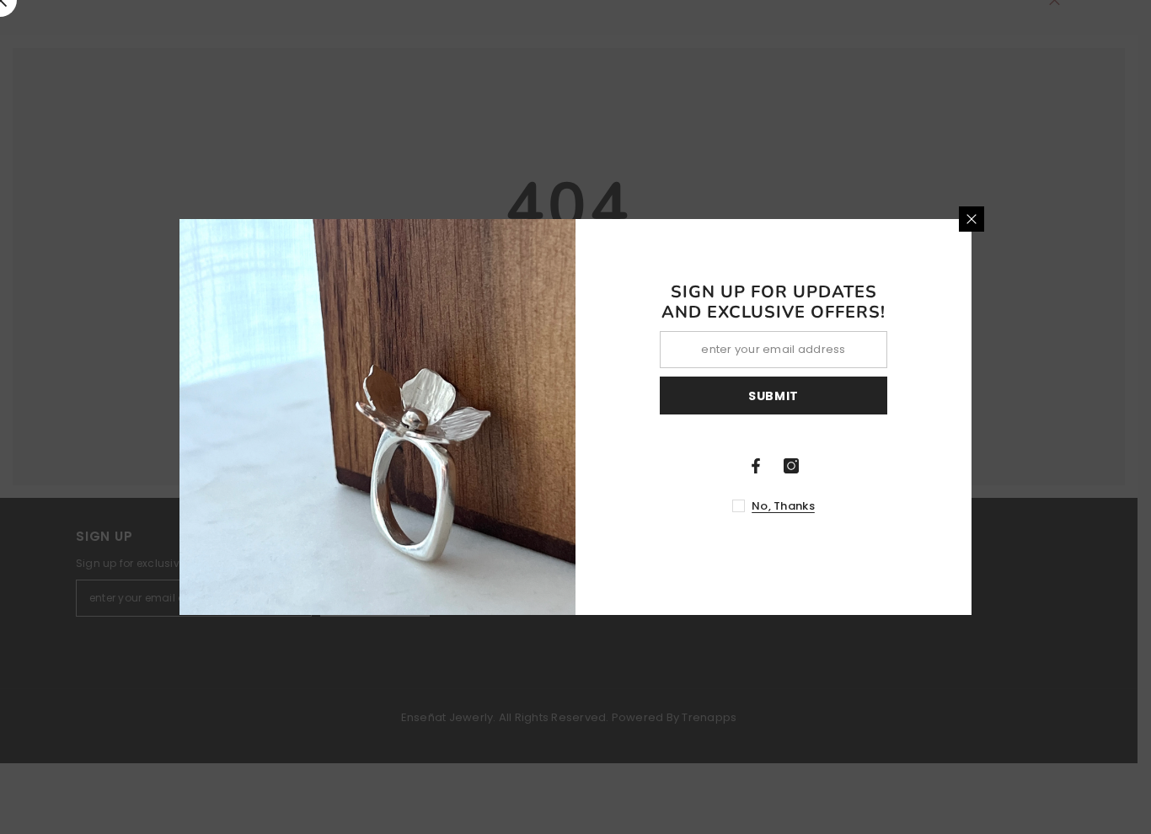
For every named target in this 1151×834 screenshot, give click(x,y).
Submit (773, 396)
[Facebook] (756, 466)
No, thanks (783, 506)
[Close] (971, 219)
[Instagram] (791, 466)
